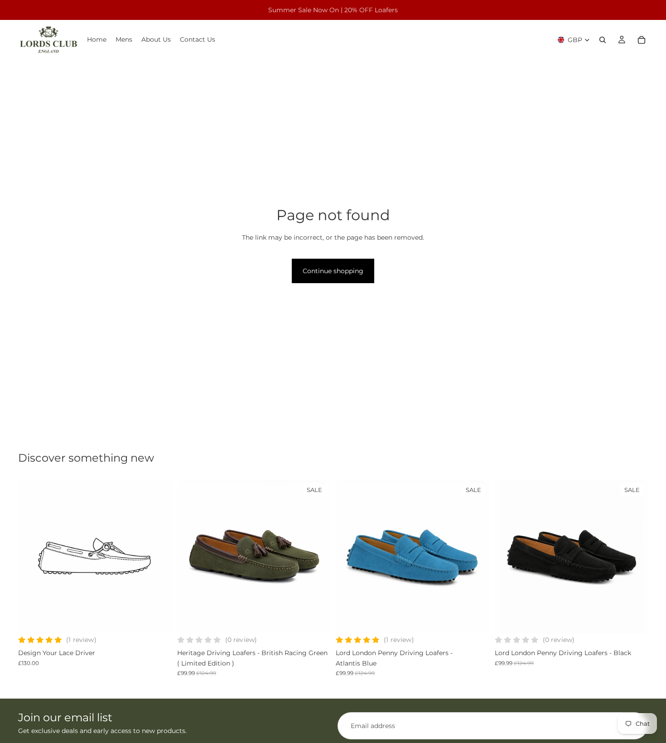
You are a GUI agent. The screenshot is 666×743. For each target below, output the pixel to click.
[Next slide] (158, 557)
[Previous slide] (31, 557)
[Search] (603, 40)
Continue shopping (333, 271)
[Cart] (642, 40)
